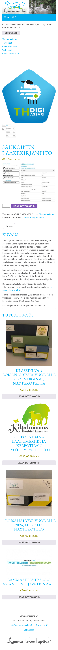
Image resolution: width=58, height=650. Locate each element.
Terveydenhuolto (10, 39)
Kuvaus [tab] (9, 226)
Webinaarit (7, 50)
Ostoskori (10, 33)
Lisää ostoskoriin (24, 206)
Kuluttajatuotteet (9, 46)
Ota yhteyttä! (42, 625)
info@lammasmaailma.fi (21, 625)
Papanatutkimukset (10, 53)
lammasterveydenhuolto (33, 217)
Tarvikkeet (7, 42)
